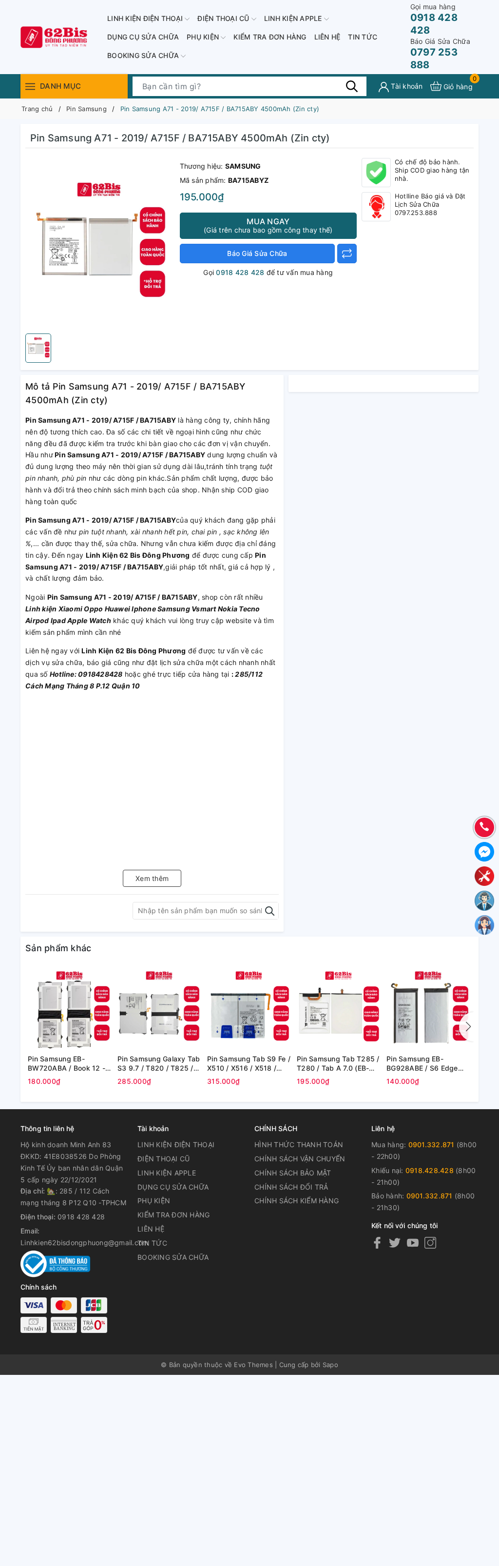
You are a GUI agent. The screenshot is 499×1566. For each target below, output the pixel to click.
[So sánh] (347, 253)
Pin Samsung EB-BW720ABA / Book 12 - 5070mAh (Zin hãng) (66, 1064)
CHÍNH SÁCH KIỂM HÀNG (296, 1200)
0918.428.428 (429, 1170)
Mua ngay (268, 225)
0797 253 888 (440, 54)
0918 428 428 (434, 19)
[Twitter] (395, 1242)
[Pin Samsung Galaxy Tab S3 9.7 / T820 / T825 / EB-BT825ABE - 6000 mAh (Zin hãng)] (159, 1008)
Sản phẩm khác (58, 948)
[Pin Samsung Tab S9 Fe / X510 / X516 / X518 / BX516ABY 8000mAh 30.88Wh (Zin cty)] (249, 1008)
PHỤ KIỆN (204, 37)
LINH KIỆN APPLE (294, 18)
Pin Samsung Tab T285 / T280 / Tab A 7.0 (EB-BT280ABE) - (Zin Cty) (338, 1064)
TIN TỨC (362, 37)
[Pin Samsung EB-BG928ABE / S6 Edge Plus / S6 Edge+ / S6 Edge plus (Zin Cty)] (428, 1008)
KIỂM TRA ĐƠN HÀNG (269, 37)
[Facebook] (377, 1242)
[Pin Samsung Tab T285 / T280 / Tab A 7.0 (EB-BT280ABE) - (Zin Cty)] (339, 1008)
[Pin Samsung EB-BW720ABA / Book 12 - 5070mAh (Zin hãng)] (70, 1008)
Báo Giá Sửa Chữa (257, 253)
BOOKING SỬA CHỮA (144, 55)
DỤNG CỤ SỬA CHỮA (143, 37)
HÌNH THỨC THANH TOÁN (298, 1144)
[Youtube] (413, 1242)
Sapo (330, 1365)
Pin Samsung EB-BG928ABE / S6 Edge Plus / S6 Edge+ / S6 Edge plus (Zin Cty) (422, 1064)
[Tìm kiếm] (352, 85)
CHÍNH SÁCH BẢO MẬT (292, 1173)
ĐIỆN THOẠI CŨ (224, 18)
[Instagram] (430, 1242)
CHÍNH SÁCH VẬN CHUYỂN (299, 1159)
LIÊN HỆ (327, 37)
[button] (466, 1026)
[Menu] (30, 86)
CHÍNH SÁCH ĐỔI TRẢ (291, 1187)
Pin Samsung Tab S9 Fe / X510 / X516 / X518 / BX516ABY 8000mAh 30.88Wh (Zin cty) (248, 1064)
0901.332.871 (431, 1144)
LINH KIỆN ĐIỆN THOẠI (146, 18)
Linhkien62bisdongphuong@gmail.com (84, 1242)
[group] (100, 243)
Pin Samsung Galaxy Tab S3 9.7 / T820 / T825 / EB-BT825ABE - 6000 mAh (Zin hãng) (158, 1064)
